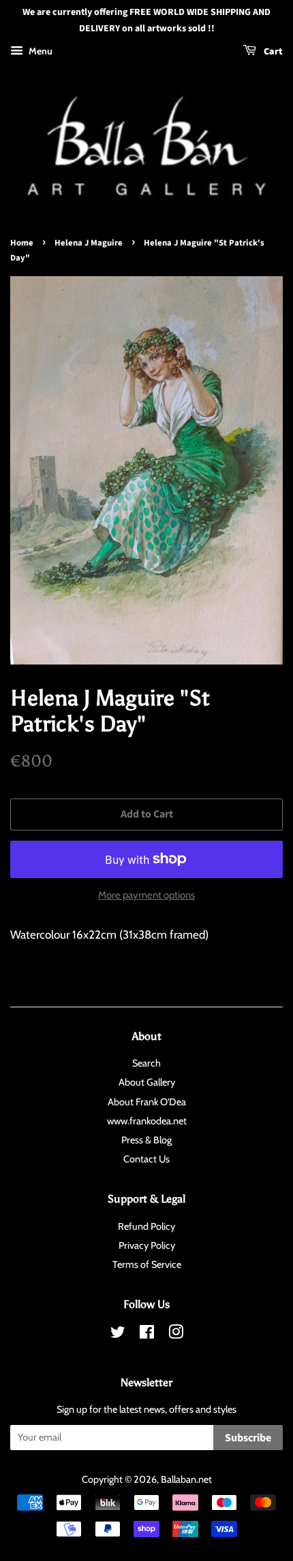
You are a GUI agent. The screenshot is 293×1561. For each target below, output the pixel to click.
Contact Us (146, 1159)
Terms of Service (146, 1264)
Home (21, 243)
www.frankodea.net (147, 1121)
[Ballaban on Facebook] (147, 1334)
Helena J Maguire (89, 243)
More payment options (146, 895)
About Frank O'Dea (147, 1102)
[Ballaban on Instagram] (175, 1334)
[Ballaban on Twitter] (117, 1334)
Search (146, 1063)
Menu (39, 51)
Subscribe (248, 1437)
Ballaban (178, 1479)
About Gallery (147, 1082)
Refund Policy (146, 1226)
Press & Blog (146, 1140)
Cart (272, 51)
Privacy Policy (147, 1245)
